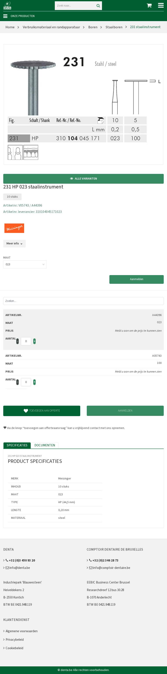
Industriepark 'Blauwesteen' (22, 582)
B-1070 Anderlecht (99, 597)
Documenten (44, 445)
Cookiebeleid (14, 648)
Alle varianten (85, 178)
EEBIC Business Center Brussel (108, 582)
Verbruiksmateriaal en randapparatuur (51, 27)
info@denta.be (19, 568)
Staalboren (113, 27)
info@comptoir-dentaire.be (111, 568)
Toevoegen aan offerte (44, 411)
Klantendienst (16, 619)
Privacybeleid (15, 639)
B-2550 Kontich (13, 597)
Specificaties (17, 445)
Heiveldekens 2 (13, 590)
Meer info (13, 243)
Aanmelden (136, 279)
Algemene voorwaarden (22, 631)
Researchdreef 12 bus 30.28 (105, 590)
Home (10, 27)
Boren (92, 27)
